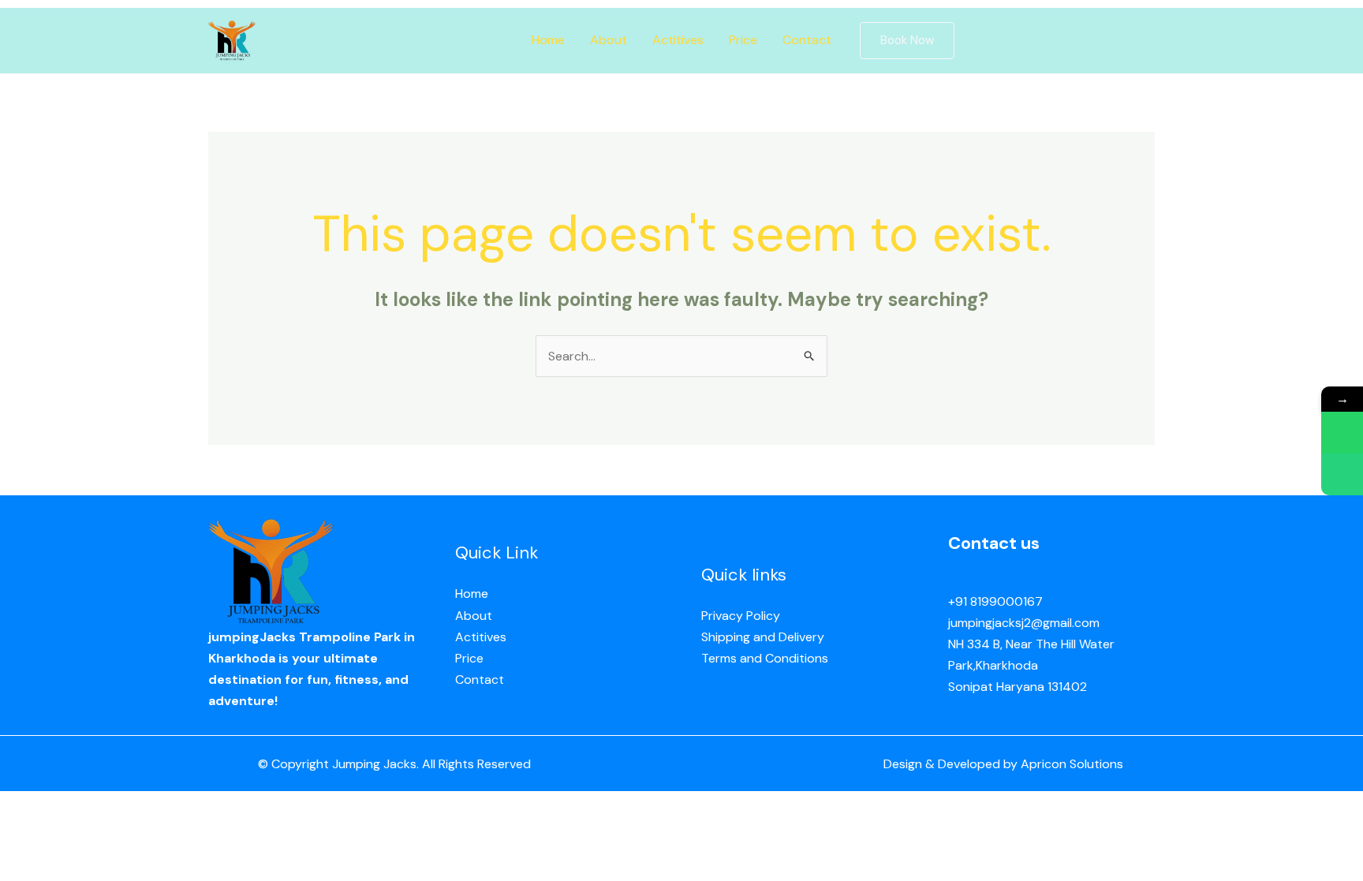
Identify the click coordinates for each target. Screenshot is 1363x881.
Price (743, 40)
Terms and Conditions (764, 658)
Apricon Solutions (1072, 764)
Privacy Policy (740, 615)
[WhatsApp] (1342, 433)
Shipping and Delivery (762, 637)
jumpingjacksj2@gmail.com (1024, 622)
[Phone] (1342, 474)
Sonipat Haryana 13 (1003, 686)
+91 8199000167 (995, 601)
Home (548, 40)
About (608, 40)
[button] (907, 40)
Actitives (678, 40)
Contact (806, 40)
